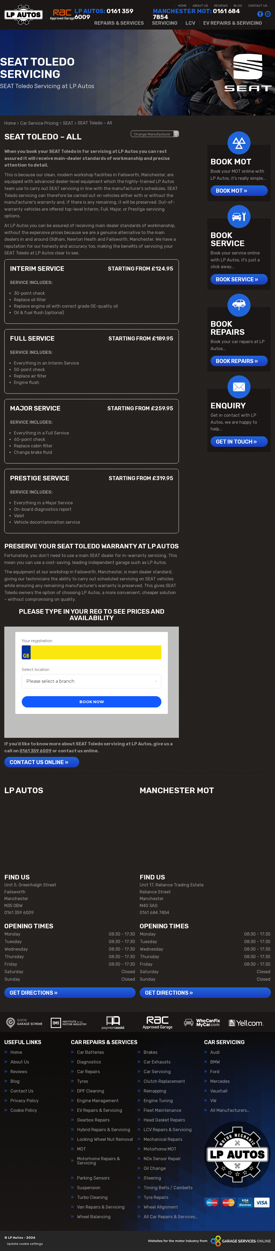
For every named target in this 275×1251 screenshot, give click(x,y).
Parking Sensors (93, 1178)
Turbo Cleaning (92, 1197)
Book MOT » (231, 191)
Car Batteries (90, 1052)
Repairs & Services (119, 23)
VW (213, 1101)
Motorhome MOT (160, 1149)
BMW (215, 1062)
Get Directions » (33, 993)
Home (182, 6)
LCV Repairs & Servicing (168, 1130)
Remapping (155, 1091)
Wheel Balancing (94, 1217)
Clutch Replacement (164, 1081)
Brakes (150, 1052)
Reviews (221, 6)
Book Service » (237, 279)
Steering (152, 1178)
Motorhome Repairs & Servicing (98, 1161)
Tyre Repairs (156, 1197)
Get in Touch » (236, 441)
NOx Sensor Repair (162, 1159)
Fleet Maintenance (162, 1110)
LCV (190, 23)
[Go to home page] (39, 15)
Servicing (165, 23)
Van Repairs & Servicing (101, 1207)
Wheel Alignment (161, 1207)
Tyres (82, 1081)
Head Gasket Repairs (164, 1120)
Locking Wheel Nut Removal (105, 1139)
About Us (200, 6)
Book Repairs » (237, 361)
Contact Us (257, 6)
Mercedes (220, 1081)
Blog (238, 6)
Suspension (88, 1188)
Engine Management (98, 1101)
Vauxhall (218, 1091)
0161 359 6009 (103, 14)
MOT (81, 1149)
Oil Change (155, 1168)
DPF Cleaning (90, 1091)
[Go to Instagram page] (268, 14)
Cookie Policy (23, 1110)
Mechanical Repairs (163, 1139)
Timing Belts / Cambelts (168, 1188)
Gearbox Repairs (93, 1120)
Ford (214, 1072)
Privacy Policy (24, 1101)
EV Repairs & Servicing (232, 23)
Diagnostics (89, 1062)
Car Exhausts (157, 1062)
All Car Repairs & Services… (171, 1217)
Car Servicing (157, 1072)
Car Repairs (88, 1072)
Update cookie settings (25, 1244)
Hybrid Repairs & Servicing (103, 1130)
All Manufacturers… (229, 1110)
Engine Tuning (158, 1101)
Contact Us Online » (39, 762)
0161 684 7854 (196, 14)
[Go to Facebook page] (260, 14)
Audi (215, 1052)
